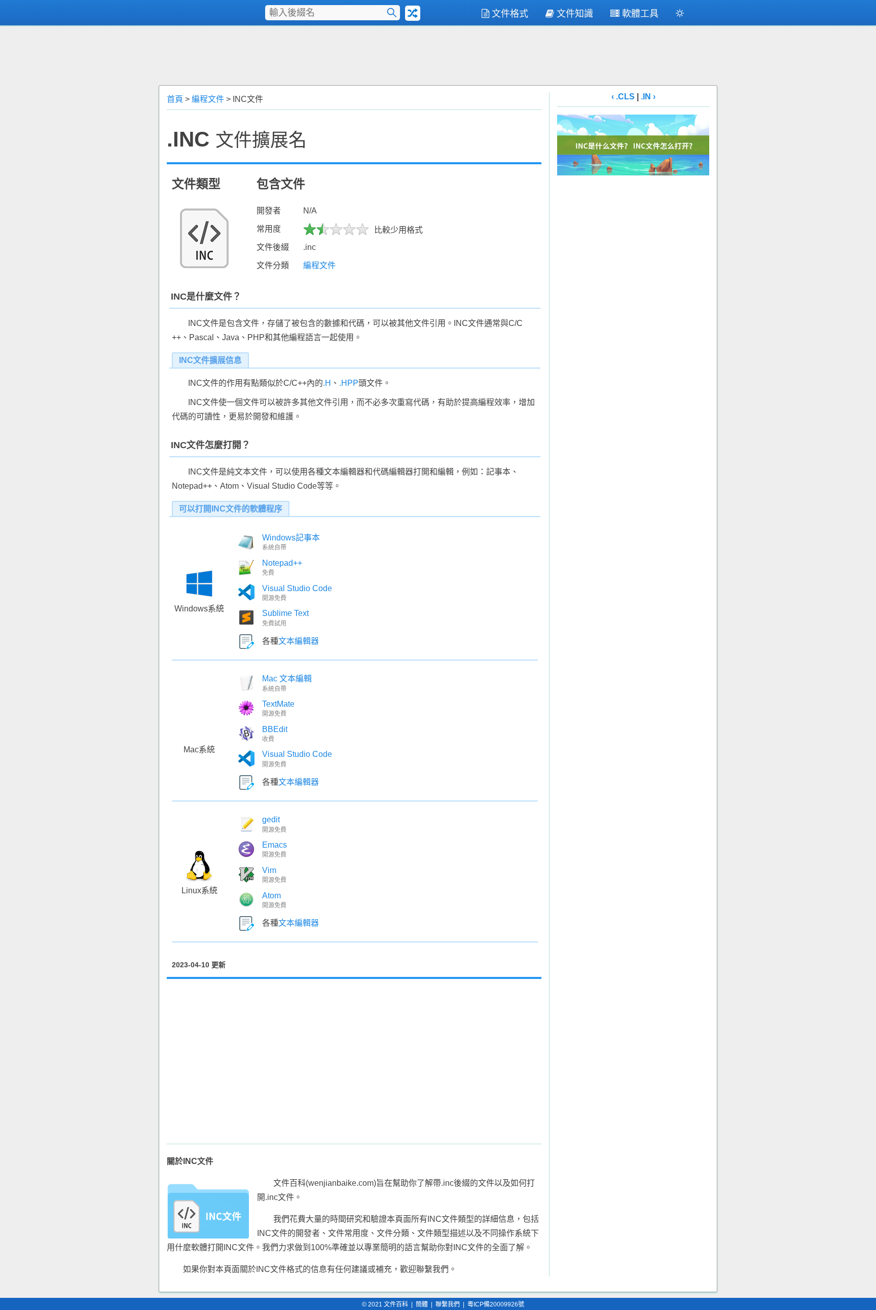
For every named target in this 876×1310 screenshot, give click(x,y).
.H (327, 383)
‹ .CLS (623, 96)
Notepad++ (282, 563)
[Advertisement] (438, 54)
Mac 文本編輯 (287, 678)
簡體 (422, 1304)
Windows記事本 (291, 537)
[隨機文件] (412, 13)
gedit (271, 819)
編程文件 (208, 99)
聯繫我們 (447, 1304)
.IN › (648, 96)
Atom (271, 895)
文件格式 (510, 14)
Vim (269, 870)
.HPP (348, 383)
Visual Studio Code (297, 588)
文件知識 (575, 14)
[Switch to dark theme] (679, 15)
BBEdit (274, 729)
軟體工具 (640, 14)
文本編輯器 (298, 641)
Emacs (274, 845)
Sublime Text (285, 613)
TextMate (278, 704)
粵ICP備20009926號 (495, 1304)
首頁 (175, 99)
